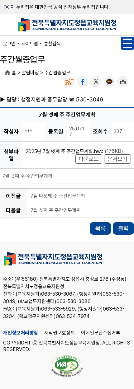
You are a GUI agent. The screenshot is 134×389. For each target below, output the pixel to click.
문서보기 (117, 159)
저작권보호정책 (59, 333)
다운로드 (89, 159)
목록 (100, 228)
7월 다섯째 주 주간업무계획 (58, 196)
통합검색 (52, 44)
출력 (123, 228)
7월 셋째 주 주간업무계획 (56, 210)
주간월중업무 (57, 73)
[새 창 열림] (69, 81)
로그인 (9, 44)
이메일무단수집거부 (100, 333)
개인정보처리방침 (20, 333)
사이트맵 (30, 44)
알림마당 (30, 73)
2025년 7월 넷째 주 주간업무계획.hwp (64, 151)
